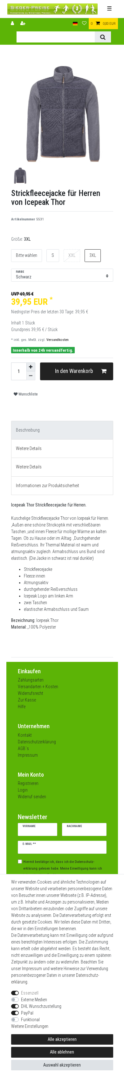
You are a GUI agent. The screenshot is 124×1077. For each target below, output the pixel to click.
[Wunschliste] (84, 23)
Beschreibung (28, 430)
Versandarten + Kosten (38, 686)
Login (23, 790)
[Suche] (103, 36)
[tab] (62, 430)
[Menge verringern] (30, 375)
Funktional (30, 1019)
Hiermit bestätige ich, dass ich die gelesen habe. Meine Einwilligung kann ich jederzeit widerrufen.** (62, 868)
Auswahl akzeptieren (62, 1064)
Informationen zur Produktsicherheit (47, 485)
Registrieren (28, 783)
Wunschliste (27, 394)
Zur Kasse (27, 699)
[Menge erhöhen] (30, 366)
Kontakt (25, 735)
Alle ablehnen (62, 1051)
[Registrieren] (23, 23)
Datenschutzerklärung (37, 741)
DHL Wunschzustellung (41, 1006)
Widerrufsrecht (30, 693)
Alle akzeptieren (62, 1039)
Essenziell (29, 992)
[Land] (75, 23)
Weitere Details (29, 448)
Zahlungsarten (31, 679)
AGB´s (23, 748)
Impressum (28, 755)
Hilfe (21, 706)
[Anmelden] (13, 23)
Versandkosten (57, 340)
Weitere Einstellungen (29, 1026)
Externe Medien (34, 999)
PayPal (27, 1012)
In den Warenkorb (74, 371)
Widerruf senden (32, 796)
